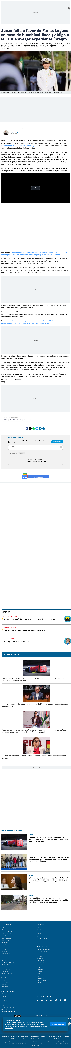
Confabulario (5, 969)
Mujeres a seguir (6, 931)
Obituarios (40, 958)
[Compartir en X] (30, 428)
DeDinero (40, 969)
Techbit (3, 978)
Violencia (44, 1036)
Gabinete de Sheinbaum (5, 941)
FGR (5, 420)
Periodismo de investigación (6, 935)
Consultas (4, 989)
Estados (4, 951)
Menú (3, 980)
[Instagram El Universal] (56, 1000)
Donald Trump (6, 947)
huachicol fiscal (15, 420)
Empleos (39, 956)
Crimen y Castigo (9, 627)
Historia (13, 1039)
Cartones (4, 958)
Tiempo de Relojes (7, 1007)
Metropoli (4, 949)
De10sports (40, 967)
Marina (26, 420)
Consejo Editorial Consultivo (19, 1036)
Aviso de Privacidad (62, 1036)
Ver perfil (14, 133)
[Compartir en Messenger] (37, 428)
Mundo (3, 944)
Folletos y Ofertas (42, 951)
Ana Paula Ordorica (9, 638)
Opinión (6, 611)
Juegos (39, 973)
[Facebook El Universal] (42, 1000)
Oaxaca (39, 929)
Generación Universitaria (41, 961)
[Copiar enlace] (40, 428)
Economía (4, 960)
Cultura (3, 967)
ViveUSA (39, 971)
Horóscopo (40, 978)
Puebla (39, 931)
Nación (13, 128)
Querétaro (40, 936)
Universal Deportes (7, 962)
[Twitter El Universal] (46, 1000)
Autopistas (5, 986)
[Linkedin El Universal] (65, 1000)
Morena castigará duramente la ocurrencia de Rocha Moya (29, 619)
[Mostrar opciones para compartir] (69, 8)
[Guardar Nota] (43, 428)
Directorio (5, 1036)
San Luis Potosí (42, 938)
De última (4, 982)
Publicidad (51, 1036)
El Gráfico (40, 965)
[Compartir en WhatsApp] (33, 428)
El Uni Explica (6, 938)
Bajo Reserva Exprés (10, 616)
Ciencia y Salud (6, 973)
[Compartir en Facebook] (27, 428)
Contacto (57, 1039)
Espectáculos (5, 964)
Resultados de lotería (41, 981)
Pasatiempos (41, 976)
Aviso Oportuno (42, 954)
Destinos (4, 984)
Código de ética (34, 1036)
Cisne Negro (5, 1009)
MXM (3, 975)
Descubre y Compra (43, 949)
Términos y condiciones (45, 1039)
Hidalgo (39, 933)
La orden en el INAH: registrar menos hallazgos (24, 630)
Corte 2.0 (4, 929)
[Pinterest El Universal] (61, 1000)
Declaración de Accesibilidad (27, 1039)
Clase (3, 994)
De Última (4, 1000)
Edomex (39, 927)
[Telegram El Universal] (37, 1000)
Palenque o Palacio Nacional (16, 641)
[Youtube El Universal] (51, 1000)
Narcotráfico (5, 953)
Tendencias (5, 971)
